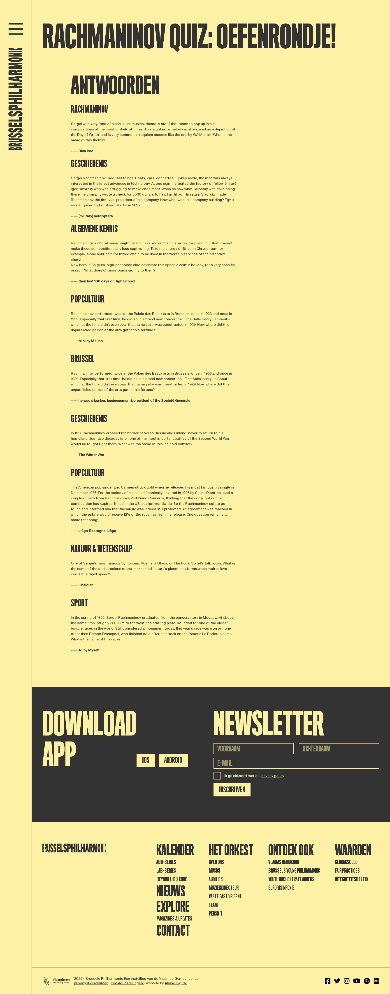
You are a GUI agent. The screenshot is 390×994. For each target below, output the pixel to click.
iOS (145, 760)
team (213, 905)
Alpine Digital (176, 983)
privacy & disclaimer (91, 983)
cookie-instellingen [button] (127, 983)
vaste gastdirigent (225, 896)
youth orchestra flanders (291, 879)
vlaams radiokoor (283, 862)
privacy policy (272, 776)
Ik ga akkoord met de (254, 775)
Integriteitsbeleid (351, 879)
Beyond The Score (171, 879)
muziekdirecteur (224, 888)
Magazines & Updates (174, 918)
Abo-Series (166, 862)
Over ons (216, 862)
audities (216, 879)
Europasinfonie (281, 888)
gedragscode (346, 862)
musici (214, 870)
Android (173, 760)
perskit (215, 913)
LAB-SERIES (166, 870)
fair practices (347, 870)
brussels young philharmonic (294, 870)
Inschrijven (232, 789)
